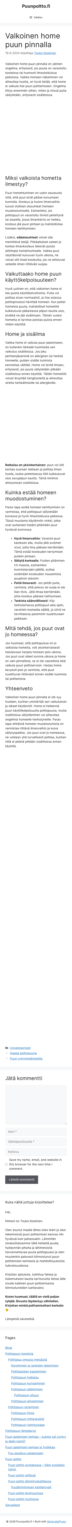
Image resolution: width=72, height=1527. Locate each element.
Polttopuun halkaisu (25, 1377)
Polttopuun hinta (22, 1413)
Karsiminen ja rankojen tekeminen (35, 1365)
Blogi (8, 1347)
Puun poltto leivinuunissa (25, 1493)
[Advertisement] (36, 138)
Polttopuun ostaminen (23, 1407)
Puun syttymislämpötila (26, 1058)
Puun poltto (13, 1459)
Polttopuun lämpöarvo (20, 1431)
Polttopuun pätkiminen (27, 1389)
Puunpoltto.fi (36, 6)
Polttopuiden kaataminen (28, 1371)
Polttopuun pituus (26, 1395)
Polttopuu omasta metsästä (27, 1359)
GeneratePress (56, 1521)
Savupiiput (12, 1505)
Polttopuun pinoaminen (27, 1401)
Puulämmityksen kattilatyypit (31, 1487)
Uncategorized (20, 1048)
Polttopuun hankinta (19, 1353)
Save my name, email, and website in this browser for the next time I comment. (35, 1164)
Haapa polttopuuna (23, 1053)
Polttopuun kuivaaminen (28, 1383)
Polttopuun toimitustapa (28, 1425)
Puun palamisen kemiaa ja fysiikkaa (30, 1447)
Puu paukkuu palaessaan (25, 1453)
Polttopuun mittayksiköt (27, 1419)
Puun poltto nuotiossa (23, 1499)
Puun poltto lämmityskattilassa (29, 1481)
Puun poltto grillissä (22, 1475)
